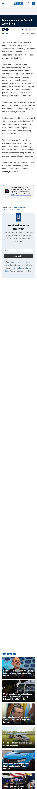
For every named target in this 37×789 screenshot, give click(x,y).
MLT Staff (5, 33)
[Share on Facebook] (22, 29)
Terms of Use (18, 268)
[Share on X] (26, 29)
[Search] (28, 3)
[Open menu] (3, 3)
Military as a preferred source (21, 195)
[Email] (30, 29)
